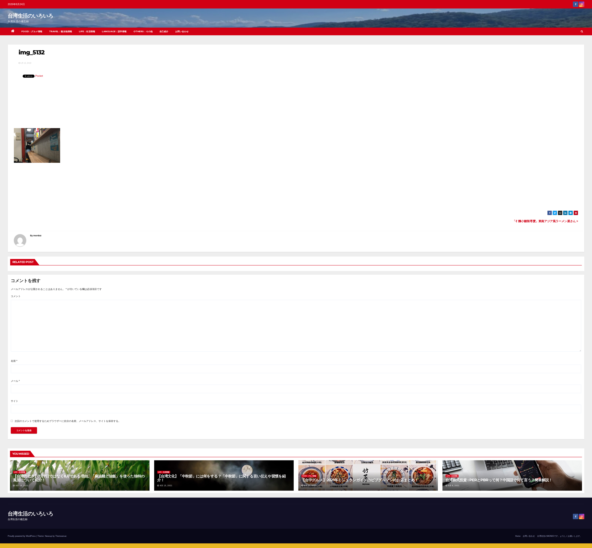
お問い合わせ (182, 31)
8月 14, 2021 (22, 485)
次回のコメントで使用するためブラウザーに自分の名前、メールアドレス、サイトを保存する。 (68, 421)
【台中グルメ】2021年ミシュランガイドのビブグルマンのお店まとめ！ (359, 480)
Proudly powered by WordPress (22, 536)
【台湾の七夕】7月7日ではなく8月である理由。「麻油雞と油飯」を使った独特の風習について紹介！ (79, 478)
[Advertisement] (296, 105)
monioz (37, 235)
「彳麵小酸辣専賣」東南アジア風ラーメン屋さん (544, 221)
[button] (582, 31)
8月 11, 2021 (310, 485)
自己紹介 (164, 31)
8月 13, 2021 (166, 485)
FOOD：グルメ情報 (31, 31)
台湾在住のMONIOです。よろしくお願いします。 (559, 536)
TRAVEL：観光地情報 (60, 31)
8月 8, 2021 (453, 485)
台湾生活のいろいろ (30, 15)
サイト (14, 401)
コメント (16, 296)
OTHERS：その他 (143, 31)
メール (15, 381)
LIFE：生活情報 (87, 31)
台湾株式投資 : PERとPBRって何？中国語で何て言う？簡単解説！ (499, 480)
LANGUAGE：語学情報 (114, 31)
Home (517, 536)
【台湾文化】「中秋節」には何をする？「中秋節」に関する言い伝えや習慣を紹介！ (221, 478)
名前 (14, 361)
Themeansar (60, 536)
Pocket (39, 76)
